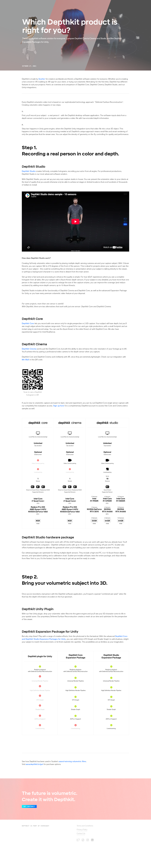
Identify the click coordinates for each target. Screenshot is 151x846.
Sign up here (59, 406)
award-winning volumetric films (72, 761)
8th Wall (25, 360)
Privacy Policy (82, 829)
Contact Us (81, 833)
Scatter (42, 79)
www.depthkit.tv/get (34, 764)
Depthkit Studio (29, 171)
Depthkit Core (28, 323)
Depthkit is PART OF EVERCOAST (35, 826)
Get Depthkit (29, 806)
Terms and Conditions (85, 826)
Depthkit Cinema (29, 349)
